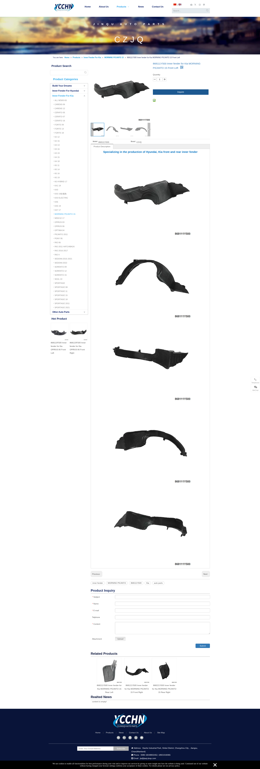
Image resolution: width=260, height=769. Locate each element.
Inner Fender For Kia (63, 96)
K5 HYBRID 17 (61, 181)
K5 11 (57, 165)
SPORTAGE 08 (61, 287)
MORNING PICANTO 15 (65, 214)
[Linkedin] (130, 737)
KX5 (56, 202)
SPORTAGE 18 (61, 299)
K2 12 (57, 137)
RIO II (57, 255)
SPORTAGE (60, 283)
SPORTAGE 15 (61, 295)
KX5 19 (58, 206)
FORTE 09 (59, 125)
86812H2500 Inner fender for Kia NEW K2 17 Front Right (59, 346)
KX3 (56, 190)
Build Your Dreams (62, 86)
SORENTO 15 (61, 275)
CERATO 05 (60, 112)
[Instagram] (200, 4)
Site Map (161, 732)
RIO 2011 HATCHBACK (65, 246)
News (121, 732)
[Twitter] (195, 4)
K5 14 (57, 169)
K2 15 (57, 141)
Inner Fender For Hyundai (65, 91)
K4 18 (57, 161)
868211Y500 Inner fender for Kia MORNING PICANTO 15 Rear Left (109, 688)
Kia (147, 583)
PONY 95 (59, 238)
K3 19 (57, 153)
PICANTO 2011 (61, 234)
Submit (203, 646)
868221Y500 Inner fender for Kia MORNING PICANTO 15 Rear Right (164, 688)
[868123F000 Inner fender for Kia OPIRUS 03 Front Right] (78, 331)
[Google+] (124, 737)
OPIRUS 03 (59, 222)
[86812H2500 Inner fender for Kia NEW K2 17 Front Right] (59, 331)
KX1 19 (58, 186)
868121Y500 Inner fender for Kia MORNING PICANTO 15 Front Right (137, 688)
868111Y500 (136, 583)
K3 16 (57, 149)
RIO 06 (58, 242)
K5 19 (57, 177)
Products (109, 732)
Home (97, 732)
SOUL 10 (58, 279)
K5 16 (57, 173)
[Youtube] (141, 737)
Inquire (180, 92)
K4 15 (57, 157)
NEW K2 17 (59, 218)
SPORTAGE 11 (61, 291)
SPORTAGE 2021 (62, 307)
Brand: (133, 141)
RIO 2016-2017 (61, 251)
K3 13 (57, 145)
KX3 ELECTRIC (61, 198)
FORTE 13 (59, 129)
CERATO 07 (60, 116)
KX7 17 (58, 210)
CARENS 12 (60, 108)
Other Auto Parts (60, 312)
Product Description (102, 146)
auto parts (158, 583)
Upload (120, 639)
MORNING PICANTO (117, 583)
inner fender (97, 583)
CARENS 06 (60, 104)
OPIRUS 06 (59, 226)
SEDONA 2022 (61, 263)
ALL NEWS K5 (61, 100)
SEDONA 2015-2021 (63, 259)
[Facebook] (191, 4)
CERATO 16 (60, 121)
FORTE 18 (59, 133)
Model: (95, 141)
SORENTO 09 (61, 267)
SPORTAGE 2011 (62, 303)
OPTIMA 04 (59, 230)
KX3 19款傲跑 (60, 194)
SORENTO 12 (61, 271)
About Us (148, 732)
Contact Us (134, 732)
